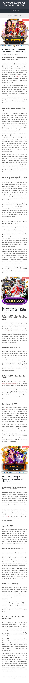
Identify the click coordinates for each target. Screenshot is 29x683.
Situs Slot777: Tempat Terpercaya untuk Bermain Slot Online (13, 479)
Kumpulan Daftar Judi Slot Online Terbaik (14, 4)
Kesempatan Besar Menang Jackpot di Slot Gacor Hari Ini (14, 50)
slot (7, 409)
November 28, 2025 (7, 54)
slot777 (19, 76)
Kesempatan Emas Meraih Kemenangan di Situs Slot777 (14, 309)
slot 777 (8, 516)
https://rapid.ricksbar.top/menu (9, 383)
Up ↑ (15, 680)
